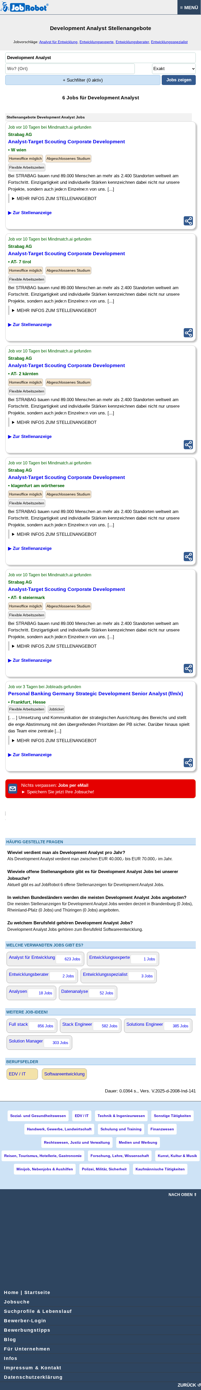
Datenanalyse (87, 992)
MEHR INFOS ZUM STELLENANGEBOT (57, 198)
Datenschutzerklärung (33, 1377)
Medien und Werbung (138, 1142)
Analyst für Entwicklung (58, 42)
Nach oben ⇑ (183, 1194)
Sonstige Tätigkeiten (172, 1116)
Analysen (30, 992)
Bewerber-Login (25, 1320)
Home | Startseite (27, 1292)
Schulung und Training (121, 1129)
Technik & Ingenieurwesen (121, 1116)
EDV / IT (17, 1074)
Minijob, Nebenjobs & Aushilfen (44, 1169)
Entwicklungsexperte (97, 42)
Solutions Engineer (157, 1025)
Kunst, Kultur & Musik (177, 1156)
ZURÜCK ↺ (189, 1385)
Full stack (31, 1025)
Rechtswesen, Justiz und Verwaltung (77, 1142)
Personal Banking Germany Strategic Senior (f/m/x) (95, 693)
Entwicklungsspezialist (169, 42)
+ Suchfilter (83, 80)
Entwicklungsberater (132, 42)
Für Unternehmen (27, 1349)
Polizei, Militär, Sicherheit (104, 1169)
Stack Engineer (90, 1025)
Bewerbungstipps (27, 1330)
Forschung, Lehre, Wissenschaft (120, 1156)
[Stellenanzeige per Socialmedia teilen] (188, 220)
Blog (10, 1339)
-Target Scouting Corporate (66, 141)
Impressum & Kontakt (33, 1367)
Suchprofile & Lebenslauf (38, 1311)
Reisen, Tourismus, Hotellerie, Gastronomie (43, 1156)
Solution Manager (38, 1042)
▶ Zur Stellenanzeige (30, 212)
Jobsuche (17, 1301)
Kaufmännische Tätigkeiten (160, 1169)
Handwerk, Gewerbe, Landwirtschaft (59, 1129)
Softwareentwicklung (64, 1074)
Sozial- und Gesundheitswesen (38, 1116)
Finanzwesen (162, 1129)
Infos (11, 1358)
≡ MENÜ (189, 7)
